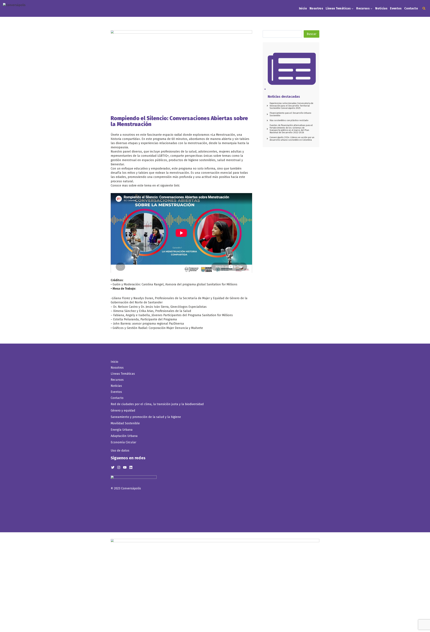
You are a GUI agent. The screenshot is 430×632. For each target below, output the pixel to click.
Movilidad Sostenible (125, 423)
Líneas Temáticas (123, 374)
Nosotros (316, 8)
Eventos (396, 8)
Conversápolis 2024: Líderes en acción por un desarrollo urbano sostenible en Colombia (292, 138)
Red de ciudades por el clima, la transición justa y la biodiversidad (157, 404)
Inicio (303, 8)
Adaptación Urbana (125, 436)
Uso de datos (120, 450)
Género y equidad (123, 410)
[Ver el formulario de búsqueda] (424, 8)
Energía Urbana (122, 430)
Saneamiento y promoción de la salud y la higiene (146, 417)
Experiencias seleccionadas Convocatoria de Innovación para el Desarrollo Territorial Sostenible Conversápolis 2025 (291, 105)
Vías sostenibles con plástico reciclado (289, 120)
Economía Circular (124, 442)
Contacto (411, 8)
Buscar (311, 34)
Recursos (117, 380)
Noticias (381, 8)
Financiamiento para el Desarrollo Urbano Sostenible (290, 114)
